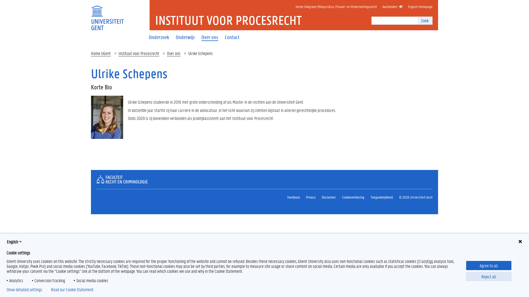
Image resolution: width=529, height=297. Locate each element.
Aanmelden (389, 6)
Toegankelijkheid (382, 197)
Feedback (293, 197)
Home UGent (101, 53)
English (12, 241)
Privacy (310, 197)
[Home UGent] (107, 14)
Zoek (425, 20)
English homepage (420, 6)
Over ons (173, 53)
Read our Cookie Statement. (72, 289)
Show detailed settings (24, 289)
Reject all (488, 276)
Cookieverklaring (353, 197)
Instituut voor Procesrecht (138, 53)
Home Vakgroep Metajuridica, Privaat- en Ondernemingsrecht (336, 6)
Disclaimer (329, 197)
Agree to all (489, 265)
